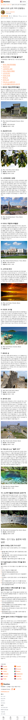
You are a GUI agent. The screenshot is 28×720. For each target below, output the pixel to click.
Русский (5, 676)
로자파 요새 (6, 79)
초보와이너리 (6, 66)
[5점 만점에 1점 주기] (1, 16)
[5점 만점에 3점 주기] (4, 16)
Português (5, 674)
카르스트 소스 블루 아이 (9, 82)
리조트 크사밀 (6, 75)
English (5, 666)
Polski (4, 679)
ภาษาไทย (19, 679)
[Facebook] (12, 689)
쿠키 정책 (3, 714)
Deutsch (5, 669)
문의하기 (3, 700)
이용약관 (3, 711)
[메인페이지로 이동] (7, 2)
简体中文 (19, 676)
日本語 (5, 671)
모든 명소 (3, 703)
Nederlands (20, 674)
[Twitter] (14, 689)
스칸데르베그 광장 (7, 69)
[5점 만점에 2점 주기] (3, 16)
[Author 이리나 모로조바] (3, 12)
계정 (10, 718)
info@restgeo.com (5, 691)
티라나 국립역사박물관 (9, 71)
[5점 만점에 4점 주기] (6, 16)
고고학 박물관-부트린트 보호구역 (11, 84)
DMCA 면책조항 (4, 709)
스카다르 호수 (6, 73)
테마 (3, 718)
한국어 (24, 1)
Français (19, 669)
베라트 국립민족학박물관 (9, 64)
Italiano (18, 671)
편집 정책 (3, 698)
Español (19, 666)
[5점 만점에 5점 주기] (7, 16)
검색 (17, 718)
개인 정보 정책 (4, 707)
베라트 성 (5, 77)
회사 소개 (3, 696)
